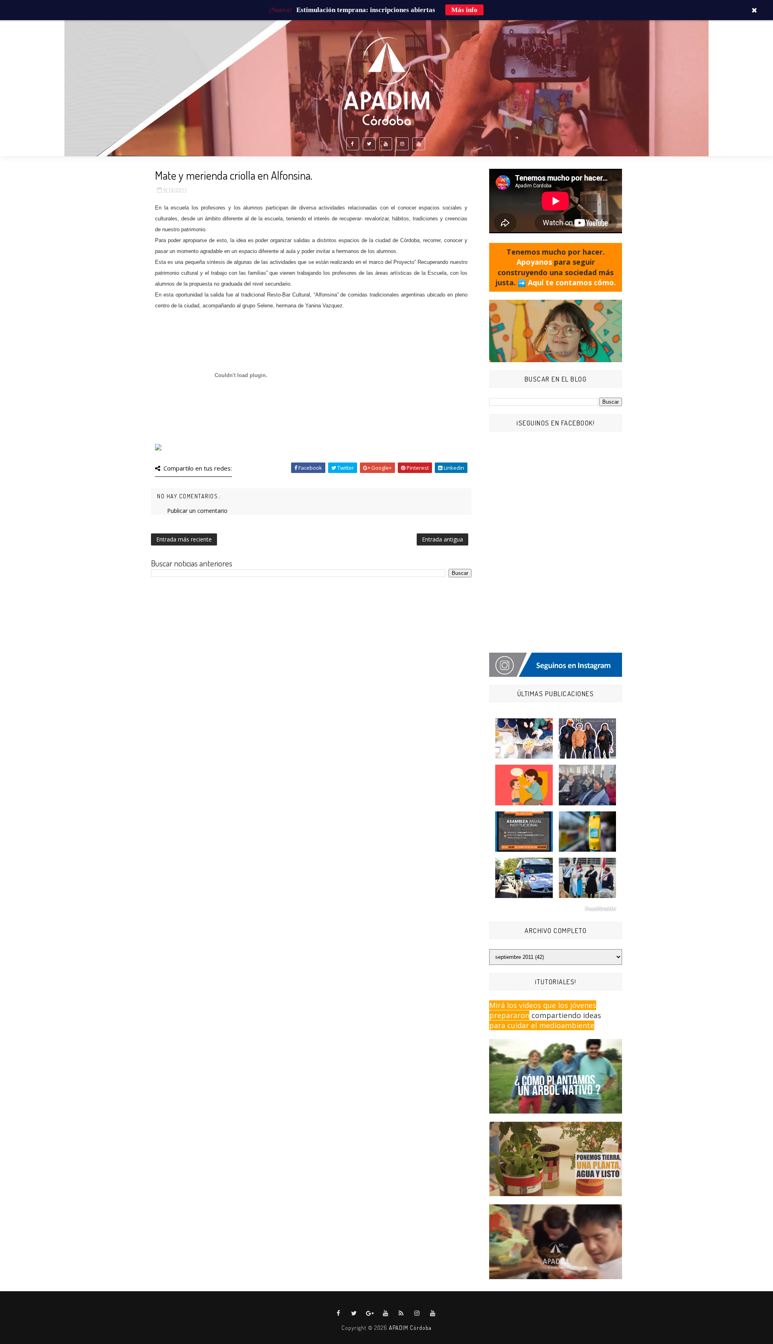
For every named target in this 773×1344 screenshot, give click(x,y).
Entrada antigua (442, 539)
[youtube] (385, 143)
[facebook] (352, 143)
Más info (464, 10)
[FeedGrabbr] (555, 909)
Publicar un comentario (197, 510)
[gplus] (370, 1313)
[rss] (401, 1313)
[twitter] (369, 143)
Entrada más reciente (184, 539)
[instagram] (402, 143)
